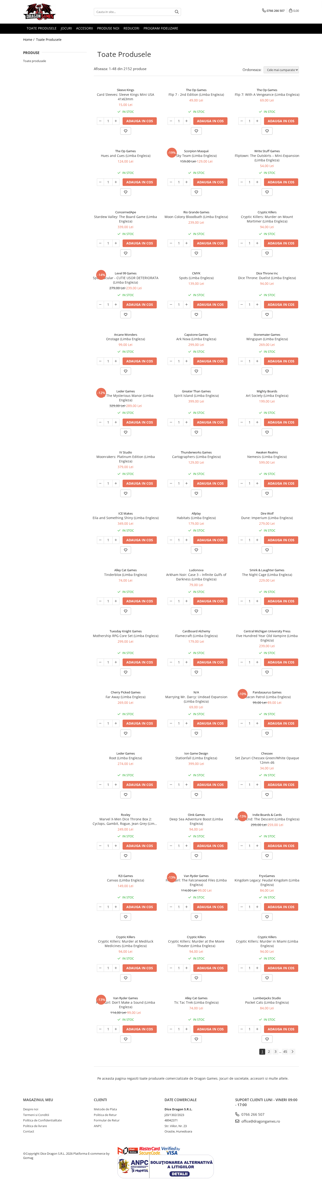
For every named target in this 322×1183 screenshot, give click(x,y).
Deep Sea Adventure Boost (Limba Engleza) (196, 821)
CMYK (196, 273)
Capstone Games (196, 334)
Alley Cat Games (125, 570)
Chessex (267, 753)
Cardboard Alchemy (196, 631)
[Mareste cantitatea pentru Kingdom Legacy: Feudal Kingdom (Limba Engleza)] (257, 907)
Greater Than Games (196, 391)
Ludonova (196, 570)
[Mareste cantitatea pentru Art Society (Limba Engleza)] (257, 422)
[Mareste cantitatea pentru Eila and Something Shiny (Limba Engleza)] (116, 540)
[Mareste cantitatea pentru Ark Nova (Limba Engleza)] (186, 361)
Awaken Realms (267, 452)
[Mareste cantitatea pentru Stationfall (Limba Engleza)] (186, 785)
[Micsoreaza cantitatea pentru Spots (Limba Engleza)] (171, 304)
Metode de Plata (105, 1109)
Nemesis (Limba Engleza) (267, 456)
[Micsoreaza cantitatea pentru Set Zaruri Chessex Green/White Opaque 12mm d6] (241, 785)
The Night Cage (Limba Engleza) (267, 574)
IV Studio (125, 452)
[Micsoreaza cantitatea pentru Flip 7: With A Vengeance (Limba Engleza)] (241, 121)
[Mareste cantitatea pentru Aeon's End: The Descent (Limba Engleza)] (257, 846)
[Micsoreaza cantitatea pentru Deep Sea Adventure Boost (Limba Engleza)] (171, 846)
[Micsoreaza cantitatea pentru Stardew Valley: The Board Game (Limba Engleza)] (100, 243)
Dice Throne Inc (267, 273)
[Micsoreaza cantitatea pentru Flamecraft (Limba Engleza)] (171, 662)
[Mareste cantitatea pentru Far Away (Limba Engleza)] (116, 723)
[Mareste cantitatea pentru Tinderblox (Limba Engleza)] (116, 601)
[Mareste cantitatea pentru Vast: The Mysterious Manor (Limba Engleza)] (116, 422)
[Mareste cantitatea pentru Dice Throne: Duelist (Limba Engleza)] (257, 304)
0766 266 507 (252, 1114)
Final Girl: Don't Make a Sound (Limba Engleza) (125, 1004)
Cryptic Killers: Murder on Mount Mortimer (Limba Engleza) (267, 218)
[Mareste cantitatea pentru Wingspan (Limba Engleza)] (257, 361)
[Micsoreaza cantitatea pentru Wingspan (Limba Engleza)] (241, 361)
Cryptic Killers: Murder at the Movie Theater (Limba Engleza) (196, 943)
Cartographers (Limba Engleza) (196, 456)
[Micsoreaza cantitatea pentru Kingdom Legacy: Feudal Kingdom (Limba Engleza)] (241, 907)
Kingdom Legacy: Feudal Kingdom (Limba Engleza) (267, 882)
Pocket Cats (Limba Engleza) (267, 1002)
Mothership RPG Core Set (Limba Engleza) (125, 635)
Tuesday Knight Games (126, 631)
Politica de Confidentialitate (42, 1120)
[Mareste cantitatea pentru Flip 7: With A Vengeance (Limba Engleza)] (257, 121)
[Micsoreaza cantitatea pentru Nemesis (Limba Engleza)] (241, 483)
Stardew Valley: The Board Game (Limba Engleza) (125, 218)
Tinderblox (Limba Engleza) (125, 574)
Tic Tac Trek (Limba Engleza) (196, 1002)
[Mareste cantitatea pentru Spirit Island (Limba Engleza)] (186, 422)
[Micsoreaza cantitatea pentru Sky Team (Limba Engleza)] (171, 182)
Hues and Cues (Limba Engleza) (125, 155)
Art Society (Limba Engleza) (267, 395)
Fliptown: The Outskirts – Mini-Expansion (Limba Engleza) (267, 157)
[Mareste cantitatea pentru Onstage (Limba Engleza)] (116, 361)
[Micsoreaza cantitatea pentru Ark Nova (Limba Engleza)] (171, 361)
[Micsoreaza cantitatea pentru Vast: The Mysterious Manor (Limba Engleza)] (100, 422)
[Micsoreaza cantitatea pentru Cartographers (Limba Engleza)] (171, 483)
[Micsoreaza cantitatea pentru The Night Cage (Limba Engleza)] (241, 601)
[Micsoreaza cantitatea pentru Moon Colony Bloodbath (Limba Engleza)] (171, 243)
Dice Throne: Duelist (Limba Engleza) (267, 278)
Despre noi (30, 1109)
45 (285, 1051)
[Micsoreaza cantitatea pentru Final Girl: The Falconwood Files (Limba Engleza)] (171, 907)
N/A (196, 692)
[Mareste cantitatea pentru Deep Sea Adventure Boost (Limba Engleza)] (186, 846)
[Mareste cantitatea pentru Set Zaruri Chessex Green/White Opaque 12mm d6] (257, 785)
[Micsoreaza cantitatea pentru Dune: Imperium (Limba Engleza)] (241, 540)
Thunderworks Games (196, 452)
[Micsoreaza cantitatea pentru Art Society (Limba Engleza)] (241, 422)
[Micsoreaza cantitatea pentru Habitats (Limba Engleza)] (171, 540)
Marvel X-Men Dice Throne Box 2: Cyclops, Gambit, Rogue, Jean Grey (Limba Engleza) (125, 821)
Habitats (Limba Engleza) (196, 518)
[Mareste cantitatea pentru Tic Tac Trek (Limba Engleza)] (186, 1029)
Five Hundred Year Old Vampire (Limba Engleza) (267, 637)
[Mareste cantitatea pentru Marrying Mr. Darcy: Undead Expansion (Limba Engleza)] (186, 723)
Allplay (196, 513)
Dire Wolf (267, 513)
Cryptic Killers (267, 212)
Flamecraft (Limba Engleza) (196, 635)
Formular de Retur (107, 1120)
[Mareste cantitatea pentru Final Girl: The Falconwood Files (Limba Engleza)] (186, 907)
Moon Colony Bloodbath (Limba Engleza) (196, 216)
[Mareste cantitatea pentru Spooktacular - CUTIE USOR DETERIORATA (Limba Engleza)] (116, 304)
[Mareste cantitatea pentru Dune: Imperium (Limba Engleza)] (257, 540)
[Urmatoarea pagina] (292, 1052)
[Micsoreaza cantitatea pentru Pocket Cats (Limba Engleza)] (241, 1029)
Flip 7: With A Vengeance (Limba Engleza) (267, 94)
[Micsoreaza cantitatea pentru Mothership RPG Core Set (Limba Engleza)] (100, 662)
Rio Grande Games (196, 212)
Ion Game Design (196, 753)
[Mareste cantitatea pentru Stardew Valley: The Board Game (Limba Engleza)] (116, 243)
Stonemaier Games (267, 334)
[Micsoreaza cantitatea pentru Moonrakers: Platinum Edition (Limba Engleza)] (100, 483)
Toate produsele (34, 61)
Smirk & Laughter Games (267, 570)
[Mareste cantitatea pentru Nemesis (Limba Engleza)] (257, 483)
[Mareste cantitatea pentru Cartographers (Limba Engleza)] (186, 483)
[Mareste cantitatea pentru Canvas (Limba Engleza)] (116, 907)
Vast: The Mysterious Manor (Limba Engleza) (125, 397)
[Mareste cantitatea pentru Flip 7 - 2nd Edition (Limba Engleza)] (186, 121)
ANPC (98, 1126)
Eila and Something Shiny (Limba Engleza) (126, 518)
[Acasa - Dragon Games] (46, 12)
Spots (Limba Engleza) (196, 278)
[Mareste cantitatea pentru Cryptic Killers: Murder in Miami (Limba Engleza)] (257, 968)
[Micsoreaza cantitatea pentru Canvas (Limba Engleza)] (100, 907)
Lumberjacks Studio (267, 998)
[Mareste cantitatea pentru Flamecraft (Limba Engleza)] (186, 662)
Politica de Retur (105, 1115)
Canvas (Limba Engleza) (125, 880)
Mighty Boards (267, 391)
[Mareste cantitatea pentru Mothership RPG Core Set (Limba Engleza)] (116, 662)
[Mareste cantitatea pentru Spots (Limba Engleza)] (186, 304)
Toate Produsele (49, 39)
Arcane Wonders (125, 334)
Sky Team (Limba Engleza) (196, 155)
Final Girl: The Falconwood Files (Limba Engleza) (196, 882)
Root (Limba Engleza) (125, 758)
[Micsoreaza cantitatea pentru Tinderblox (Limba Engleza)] (100, 601)
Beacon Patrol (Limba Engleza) (267, 697)
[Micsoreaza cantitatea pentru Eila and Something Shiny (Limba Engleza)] (100, 540)
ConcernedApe (125, 212)
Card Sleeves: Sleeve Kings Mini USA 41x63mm (125, 96)
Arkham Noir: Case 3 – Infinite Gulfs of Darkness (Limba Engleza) (196, 576)
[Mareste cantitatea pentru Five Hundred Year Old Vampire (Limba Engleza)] (257, 662)
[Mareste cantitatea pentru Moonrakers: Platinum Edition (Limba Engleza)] (116, 483)
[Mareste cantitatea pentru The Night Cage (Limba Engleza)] (257, 601)
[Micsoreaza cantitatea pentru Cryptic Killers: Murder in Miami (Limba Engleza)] (241, 968)
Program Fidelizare (161, 28)
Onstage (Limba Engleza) (125, 339)
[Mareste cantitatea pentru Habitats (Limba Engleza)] (186, 540)
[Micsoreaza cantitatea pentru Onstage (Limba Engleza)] (100, 361)
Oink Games (196, 815)
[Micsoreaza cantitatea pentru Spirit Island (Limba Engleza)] (171, 422)
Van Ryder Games (196, 876)
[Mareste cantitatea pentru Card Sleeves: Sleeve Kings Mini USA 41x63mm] (116, 121)
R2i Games (125, 876)
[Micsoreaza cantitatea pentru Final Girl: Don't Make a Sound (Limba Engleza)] (100, 1029)
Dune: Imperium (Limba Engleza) (267, 518)
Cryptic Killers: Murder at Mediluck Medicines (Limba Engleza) (125, 943)
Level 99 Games (125, 273)
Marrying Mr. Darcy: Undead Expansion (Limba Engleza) (196, 699)
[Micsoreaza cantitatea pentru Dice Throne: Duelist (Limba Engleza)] (241, 304)
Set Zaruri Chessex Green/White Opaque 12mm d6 (267, 760)
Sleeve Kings (125, 90)
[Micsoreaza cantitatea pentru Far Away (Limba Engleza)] (100, 723)
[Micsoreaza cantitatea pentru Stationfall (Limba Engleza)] (171, 785)
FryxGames (267, 876)
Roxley (125, 815)
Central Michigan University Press (267, 631)
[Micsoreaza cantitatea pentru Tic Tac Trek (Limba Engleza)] (171, 1029)
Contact (28, 1131)
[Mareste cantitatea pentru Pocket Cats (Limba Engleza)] (257, 1029)
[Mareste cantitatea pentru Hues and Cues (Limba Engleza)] (116, 182)
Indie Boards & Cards (267, 815)
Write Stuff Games (267, 151)
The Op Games (196, 90)
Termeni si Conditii (36, 1115)
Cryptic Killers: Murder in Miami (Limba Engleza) (267, 943)
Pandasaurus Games (267, 692)
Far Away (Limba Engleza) (125, 697)
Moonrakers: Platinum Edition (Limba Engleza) (125, 458)
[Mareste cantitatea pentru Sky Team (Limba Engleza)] (186, 182)
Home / (29, 39)
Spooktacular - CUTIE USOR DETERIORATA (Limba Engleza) (125, 280)
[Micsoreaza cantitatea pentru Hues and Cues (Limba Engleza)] (100, 182)
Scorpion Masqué (196, 151)
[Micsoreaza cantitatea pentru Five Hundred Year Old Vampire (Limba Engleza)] (241, 662)
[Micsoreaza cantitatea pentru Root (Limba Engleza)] (100, 785)
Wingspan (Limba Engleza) (267, 339)
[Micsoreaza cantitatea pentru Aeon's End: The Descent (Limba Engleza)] (241, 846)
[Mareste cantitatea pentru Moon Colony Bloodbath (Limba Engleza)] (186, 243)
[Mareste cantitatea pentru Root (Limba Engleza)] (116, 785)
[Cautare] (177, 12)
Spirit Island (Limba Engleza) (196, 395)
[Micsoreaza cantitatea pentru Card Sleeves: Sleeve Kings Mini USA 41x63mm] (100, 121)
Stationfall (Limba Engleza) (196, 758)
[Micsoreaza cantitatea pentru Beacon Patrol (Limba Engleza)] (241, 723)
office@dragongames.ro (260, 1121)
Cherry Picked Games (125, 692)
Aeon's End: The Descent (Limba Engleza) (267, 819)
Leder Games (125, 391)
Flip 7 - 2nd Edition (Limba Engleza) (196, 94)
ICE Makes (125, 513)
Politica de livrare (35, 1126)
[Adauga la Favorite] (125, 131)
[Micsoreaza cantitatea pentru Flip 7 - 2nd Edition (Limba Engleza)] (171, 121)
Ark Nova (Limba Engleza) (196, 339)
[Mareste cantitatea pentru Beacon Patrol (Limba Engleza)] (257, 723)
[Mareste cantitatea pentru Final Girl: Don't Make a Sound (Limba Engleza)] (116, 1029)
